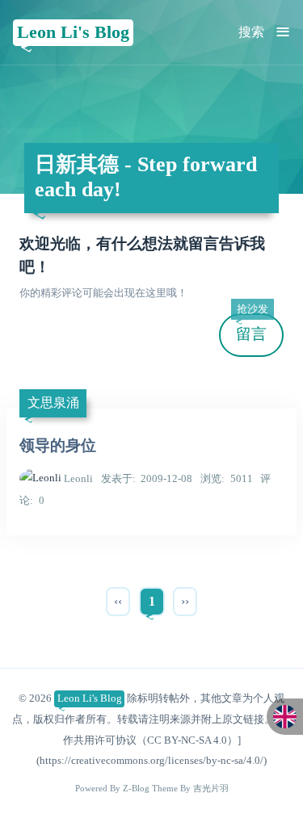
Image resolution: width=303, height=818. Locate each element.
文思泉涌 (53, 402)
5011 (226, 478)
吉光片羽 (211, 788)
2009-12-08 (147, 478)
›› (185, 601)
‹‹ (118, 601)
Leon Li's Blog (73, 32)
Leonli (78, 478)
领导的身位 (57, 445)
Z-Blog (136, 788)
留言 (252, 328)
